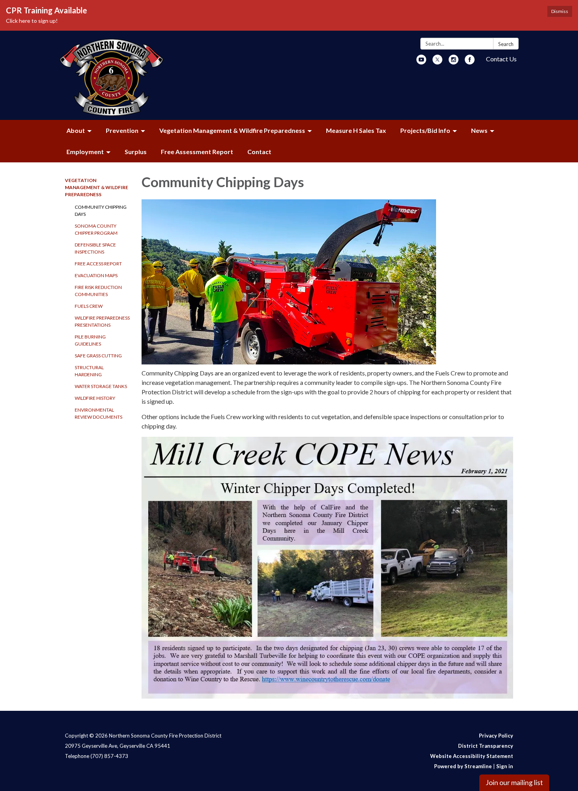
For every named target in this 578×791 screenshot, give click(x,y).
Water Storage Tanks (101, 386)
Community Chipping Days (101, 210)
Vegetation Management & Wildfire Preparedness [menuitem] (232, 130)
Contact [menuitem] (259, 151)
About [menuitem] (75, 130)
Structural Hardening (89, 370)
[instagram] (453, 62)
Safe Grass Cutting (98, 356)
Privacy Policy (496, 735)
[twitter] (437, 62)
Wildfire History (95, 398)
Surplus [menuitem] (136, 151)
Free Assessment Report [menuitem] (197, 151)
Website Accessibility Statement (471, 756)
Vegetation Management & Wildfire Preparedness (96, 187)
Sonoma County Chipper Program (96, 229)
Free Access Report (98, 264)
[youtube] (421, 62)
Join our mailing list (514, 782)
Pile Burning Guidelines (90, 340)
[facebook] (470, 62)
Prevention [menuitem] (122, 130)
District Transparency (485, 746)
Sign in (504, 766)
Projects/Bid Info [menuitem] (425, 130)
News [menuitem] (479, 130)
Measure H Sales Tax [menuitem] (356, 130)
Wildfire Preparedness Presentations (102, 321)
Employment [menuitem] (85, 151)
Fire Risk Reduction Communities (98, 290)
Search (506, 44)
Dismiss (559, 11)
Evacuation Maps (96, 275)
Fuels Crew (89, 306)
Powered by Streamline (463, 766)
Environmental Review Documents (98, 413)
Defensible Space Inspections (95, 248)
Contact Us (501, 59)
